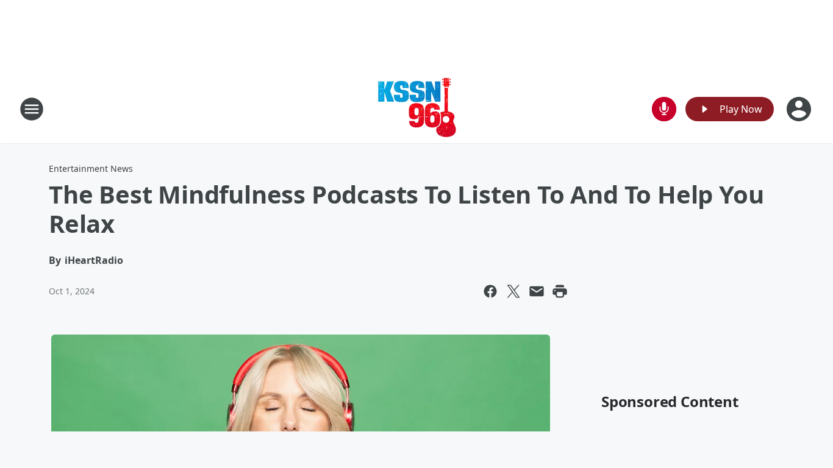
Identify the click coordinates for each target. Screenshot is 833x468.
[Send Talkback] (664, 109)
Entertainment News (91, 168)
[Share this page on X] (513, 291)
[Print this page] (559, 291)
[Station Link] (417, 109)
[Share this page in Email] (536, 291)
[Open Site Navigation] (32, 109)
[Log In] (800, 109)
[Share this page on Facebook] (490, 291)
